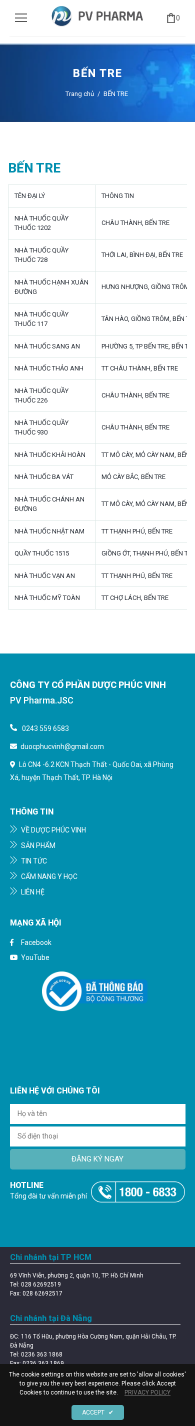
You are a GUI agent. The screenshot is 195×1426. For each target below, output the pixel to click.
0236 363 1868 (41, 1354)
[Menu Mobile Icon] (21, 18)
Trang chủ (80, 94)
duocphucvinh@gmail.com (62, 746)
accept (98, 1412)
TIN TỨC (33, 861)
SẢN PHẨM (38, 846)
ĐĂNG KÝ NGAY (98, 1159)
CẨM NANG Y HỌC (49, 876)
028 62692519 (41, 1284)
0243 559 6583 (45, 728)
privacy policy (147, 1392)
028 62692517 (42, 1293)
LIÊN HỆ (32, 892)
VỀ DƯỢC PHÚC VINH (53, 830)
